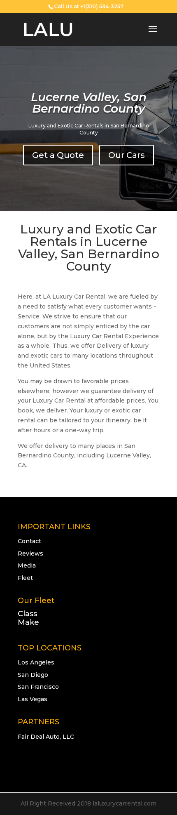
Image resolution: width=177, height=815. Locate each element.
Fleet (25, 578)
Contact (29, 541)
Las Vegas (32, 699)
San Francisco (38, 686)
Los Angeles (36, 662)
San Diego (33, 674)
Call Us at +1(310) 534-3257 (88, 6)
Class (27, 613)
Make (28, 622)
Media (27, 565)
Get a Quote (58, 155)
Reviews (30, 553)
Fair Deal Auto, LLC (46, 736)
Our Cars (126, 155)
